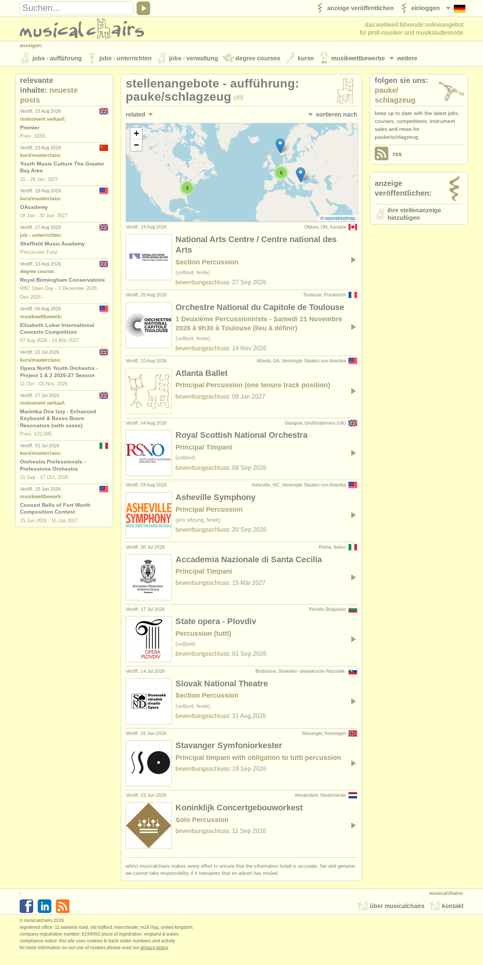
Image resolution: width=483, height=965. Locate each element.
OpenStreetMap (340, 218)
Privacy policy (154, 947)
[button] (280, 145)
